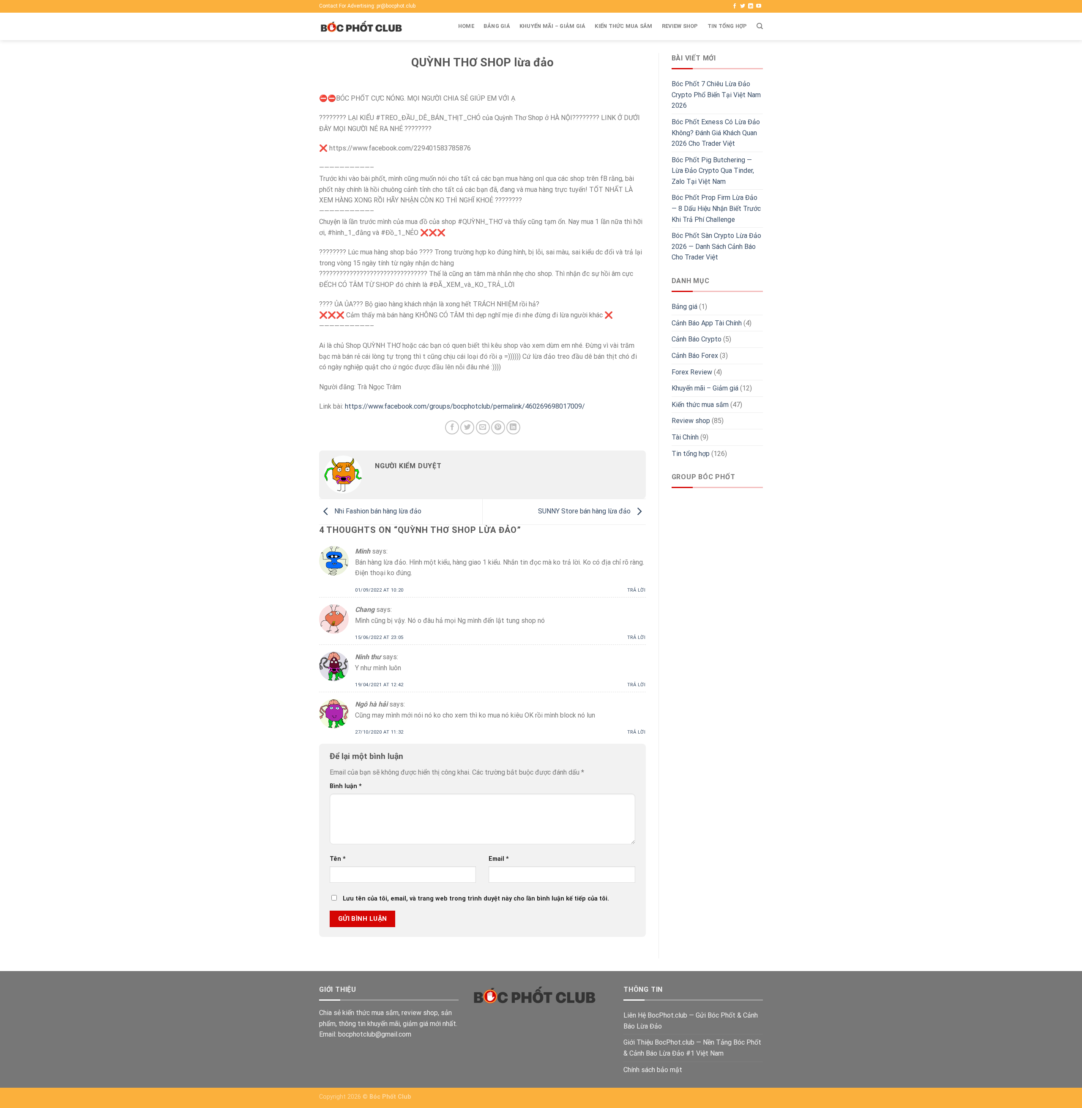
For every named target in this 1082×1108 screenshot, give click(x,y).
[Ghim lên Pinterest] (498, 427)
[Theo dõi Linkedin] (750, 6)
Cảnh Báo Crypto (696, 339)
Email (499, 858)
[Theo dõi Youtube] (758, 6)
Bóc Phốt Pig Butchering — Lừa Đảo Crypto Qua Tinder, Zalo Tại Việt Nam (713, 171)
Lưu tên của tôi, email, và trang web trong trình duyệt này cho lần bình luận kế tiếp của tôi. (476, 898)
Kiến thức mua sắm (623, 26)
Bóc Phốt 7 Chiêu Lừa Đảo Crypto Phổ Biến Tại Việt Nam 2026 (716, 94)
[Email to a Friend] (483, 427)
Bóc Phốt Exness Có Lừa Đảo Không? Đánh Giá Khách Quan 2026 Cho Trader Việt (716, 132)
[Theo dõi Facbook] (734, 6)
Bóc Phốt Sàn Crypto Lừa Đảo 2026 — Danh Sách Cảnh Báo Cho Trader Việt (716, 246)
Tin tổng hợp (727, 26)
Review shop (680, 26)
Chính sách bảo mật (652, 1070)
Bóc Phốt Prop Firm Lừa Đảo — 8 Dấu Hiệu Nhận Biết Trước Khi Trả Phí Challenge (716, 208)
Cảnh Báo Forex (695, 356)
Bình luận (346, 786)
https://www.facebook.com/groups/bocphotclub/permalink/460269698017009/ (465, 406)
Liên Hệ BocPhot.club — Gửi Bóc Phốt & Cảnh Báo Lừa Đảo (690, 1020)
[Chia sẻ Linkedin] (513, 427)
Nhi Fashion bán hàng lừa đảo (377, 511)
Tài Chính (685, 437)
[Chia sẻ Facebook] (452, 427)
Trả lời (636, 590)
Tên (338, 858)
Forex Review (692, 372)
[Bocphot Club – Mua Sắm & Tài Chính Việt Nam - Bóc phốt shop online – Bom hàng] (361, 26)
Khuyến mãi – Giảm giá (552, 26)
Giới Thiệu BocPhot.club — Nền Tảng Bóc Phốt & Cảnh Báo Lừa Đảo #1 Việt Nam (692, 1047)
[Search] (760, 26)
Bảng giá (497, 26)
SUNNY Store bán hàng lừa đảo (585, 511)
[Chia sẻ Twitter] (467, 427)
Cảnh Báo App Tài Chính (707, 323)
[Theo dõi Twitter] (742, 6)
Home (466, 26)
